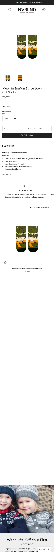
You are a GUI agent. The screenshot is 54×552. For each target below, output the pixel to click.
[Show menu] (4, 9)
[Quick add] (5, 262)
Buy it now (27, 135)
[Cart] (50, 9)
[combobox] (44, 549)
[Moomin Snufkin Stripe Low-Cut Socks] (27, 239)
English (42, 549)
